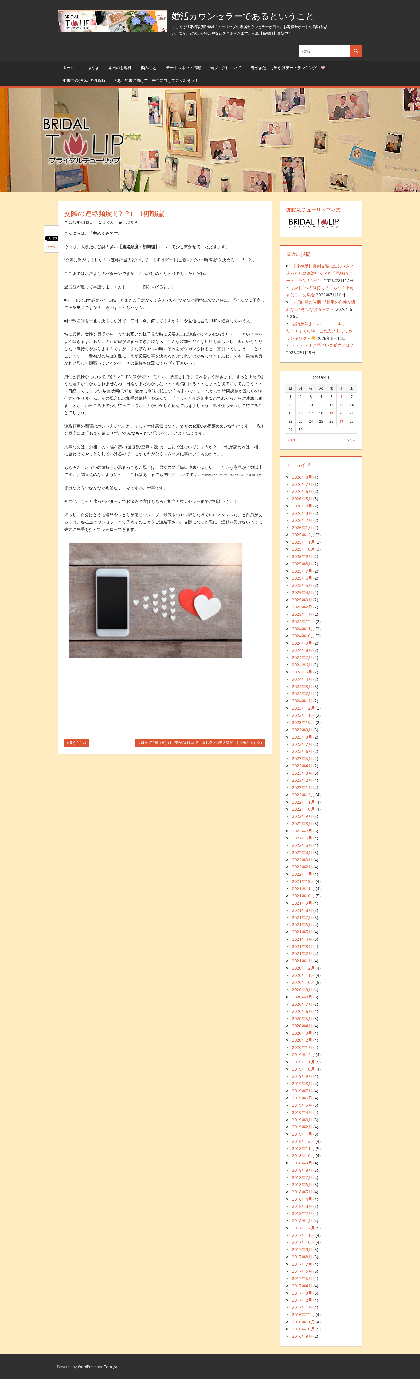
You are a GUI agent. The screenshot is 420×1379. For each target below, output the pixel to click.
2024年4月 (302, 679)
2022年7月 (302, 831)
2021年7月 (302, 917)
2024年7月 (302, 657)
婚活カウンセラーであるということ (243, 16)
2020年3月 (302, 1033)
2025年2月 (302, 607)
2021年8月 (302, 910)
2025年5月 (302, 585)
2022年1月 (302, 874)
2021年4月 (302, 939)
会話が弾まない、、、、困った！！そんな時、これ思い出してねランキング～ (319, 331)
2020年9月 (302, 989)
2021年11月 (303, 888)
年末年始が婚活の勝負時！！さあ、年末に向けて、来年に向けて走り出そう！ (130, 80)
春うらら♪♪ (77, 743)
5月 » (351, 440)
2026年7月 (302, 484)
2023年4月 (302, 766)
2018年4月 (302, 1199)
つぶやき (91, 68)
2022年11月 (303, 802)
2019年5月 (302, 1105)
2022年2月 (302, 867)
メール (51, 246)
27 (341, 421)
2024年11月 (303, 628)
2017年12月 (303, 1228)
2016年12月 (303, 1314)
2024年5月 (302, 672)
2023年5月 (302, 758)
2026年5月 (302, 498)
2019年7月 (302, 1091)
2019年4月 (302, 1112)
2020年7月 (302, 1004)
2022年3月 (302, 860)
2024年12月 (303, 621)
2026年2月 (302, 520)
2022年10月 (303, 809)
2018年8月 (302, 1170)
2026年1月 (302, 527)
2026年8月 (302, 477)
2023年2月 (302, 780)
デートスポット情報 (183, 68)
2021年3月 (302, 946)
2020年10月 (303, 982)
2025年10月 (303, 549)
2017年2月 (302, 1300)
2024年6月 (302, 664)
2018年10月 (303, 1155)
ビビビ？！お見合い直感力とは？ (323, 345)
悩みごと (149, 68)
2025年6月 (302, 578)
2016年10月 (303, 1329)
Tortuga (110, 1366)
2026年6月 (302, 491)
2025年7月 (302, 571)
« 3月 (291, 440)
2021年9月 (302, 903)
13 (341, 404)
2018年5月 (302, 1192)
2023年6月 (302, 751)
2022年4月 (302, 852)
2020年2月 (302, 1040)
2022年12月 (303, 794)
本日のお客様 (120, 68)
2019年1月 (302, 1134)
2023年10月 (303, 722)
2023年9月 (302, 729)
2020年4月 (302, 1026)
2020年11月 (303, 975)
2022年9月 (302, 816)
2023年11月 (303, 715)
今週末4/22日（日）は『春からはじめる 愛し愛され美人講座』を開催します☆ (198, 743)
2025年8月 (302, 563)
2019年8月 (302, 1083)
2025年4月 (302, 592)
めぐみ (108, 222)
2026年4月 (302, 506)
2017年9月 (302, 1249)
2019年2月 (302, 1127)
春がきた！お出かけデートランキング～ (286, 68)
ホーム (68, 68)
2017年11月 (303, 1235)
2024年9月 (302, 643)
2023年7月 (302, 744)
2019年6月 (302, 1098)
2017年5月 (302, 1278)
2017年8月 (302, 1257)
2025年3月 (302, 600)
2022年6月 (302, 838)
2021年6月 (302, 924)
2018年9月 (302, 1163)
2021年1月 (302, 961)
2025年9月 (302, 556)
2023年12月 (303, 708)
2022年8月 (302, 823)
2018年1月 (302, 1220)
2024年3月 (302, 686)
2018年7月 (302, 1177)
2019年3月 (302, 1119)
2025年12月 (303, 535)
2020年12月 (303, 968)
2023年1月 (302, 787)
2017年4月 (302, 1285)
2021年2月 (302, 953)
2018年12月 (303, 1141)
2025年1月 (302, 614)
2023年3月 (302, 773)
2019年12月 (303, 1054)
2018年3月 (302, 1206)
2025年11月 (303, 542)
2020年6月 (302, 1011)
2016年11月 (303, 1322)
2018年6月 (302, 1184)
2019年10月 (303, 1069)
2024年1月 (302, 701)
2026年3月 (302, 513)
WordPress (87, 1366)
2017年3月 (302, 1293)
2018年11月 (303, 1148)
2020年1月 (302, 1047)
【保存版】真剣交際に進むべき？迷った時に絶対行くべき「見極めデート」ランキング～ (320, 273)
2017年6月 (302, 1271)
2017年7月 (302, 1264)
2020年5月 (302, 1018)
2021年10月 (303, 895)
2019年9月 (302, 1076)
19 (331, 413)
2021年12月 (303, 881)
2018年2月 (302, 1213)
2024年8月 (302, 650)
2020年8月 (302, 997)
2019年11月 (303, 1062)
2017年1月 (302, 1307)
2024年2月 (302, 693)
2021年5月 (302, 932)
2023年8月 (302, 737)
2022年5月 (302, 845)
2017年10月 (303, 1242)
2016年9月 (302, 1336)
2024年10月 (303, 636)
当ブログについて (225, 68)
